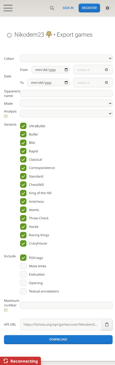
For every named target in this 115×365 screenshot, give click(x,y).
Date (7, 76)
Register (89, 8)
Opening (36, 283)
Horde (34, 226)
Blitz (32, 142)
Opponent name (12, 93)
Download (58, 339)
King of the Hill (40, 193)
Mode (8, 103)
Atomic (34, 210)
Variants (10, 124)
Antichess (36, 201)
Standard (36, 176)
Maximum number (11, 305)
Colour (9, 58)
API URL (10, 324)
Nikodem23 (29, 34)
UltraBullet (37, 126)
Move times (37, 266)
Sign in (68, 8)
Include (10, 256)
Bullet (33, 134)
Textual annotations (44, 291)
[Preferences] (107, 8)
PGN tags (36, 257)
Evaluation (37, 274)
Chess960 (36, 184)
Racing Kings (39, 235)
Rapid (33, 151)
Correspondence (42, 167)
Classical (35, 159)
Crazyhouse (38, 243)
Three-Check (39, 218)
